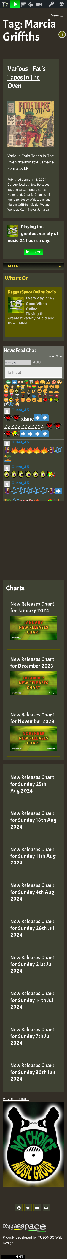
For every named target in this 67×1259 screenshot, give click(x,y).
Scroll (59, 356)
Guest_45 (20, 410)
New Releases (39, 184)
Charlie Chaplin (34, 194)
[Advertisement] (33, 538)
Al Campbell (27, 189)
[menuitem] (5, 4)
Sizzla (34, 204)
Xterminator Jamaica (34, 209)
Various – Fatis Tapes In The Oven (26, 77)
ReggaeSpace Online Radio (32, 292)
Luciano (45, 199)
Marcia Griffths (17, 204)
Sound (51, 356)
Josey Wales (29, 199)
